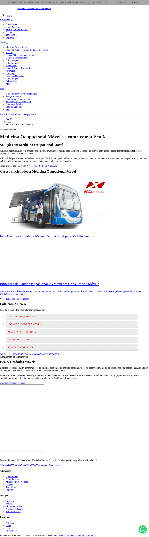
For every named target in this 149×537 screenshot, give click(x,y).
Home (10, 16)
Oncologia (10, 73)
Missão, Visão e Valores (17, 29)
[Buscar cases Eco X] (3, 15)
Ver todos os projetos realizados (14, 299)
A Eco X (10, 523)
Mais (8, 84)
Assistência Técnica (15, 509)
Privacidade (11, 530)
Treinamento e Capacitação (18, 101)
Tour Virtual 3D (13, 511)
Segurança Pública (14, 104)
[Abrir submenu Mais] (6, 89)
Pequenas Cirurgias (15, 76)
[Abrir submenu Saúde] (7, 43)
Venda (9, 503)
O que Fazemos (13, 27)
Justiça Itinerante (13, 96)
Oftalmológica (12, 63)
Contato (12, 114)
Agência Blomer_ (66, 535)
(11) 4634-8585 (37, 166)
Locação (4, 114)
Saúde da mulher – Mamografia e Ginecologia (27, 50)
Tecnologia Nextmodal (85, 535)
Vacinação (10, 71)
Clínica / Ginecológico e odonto (20, 55)
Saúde (3, 42)
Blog (8, 528)
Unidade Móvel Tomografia (18, 68)
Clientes (9, 32)
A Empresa (5, 19)
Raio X (9, 52)
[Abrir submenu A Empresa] (12, 20)
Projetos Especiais (14, 107)
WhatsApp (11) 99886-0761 (28, 465)
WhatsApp (52, 166)
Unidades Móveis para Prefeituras (21, 93)
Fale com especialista (26, 114)
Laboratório (11, 81)
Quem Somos (12, 24)
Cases (8, 122)
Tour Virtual (11, 35)
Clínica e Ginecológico (16, 57)
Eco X (9, 119)
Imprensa (10, 37)
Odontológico (12, 60)
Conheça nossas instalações (12, 383)
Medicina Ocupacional (16, 47)
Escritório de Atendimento (18, 99)
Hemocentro (11, 65)
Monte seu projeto (14, 506)
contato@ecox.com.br (51, 465)
